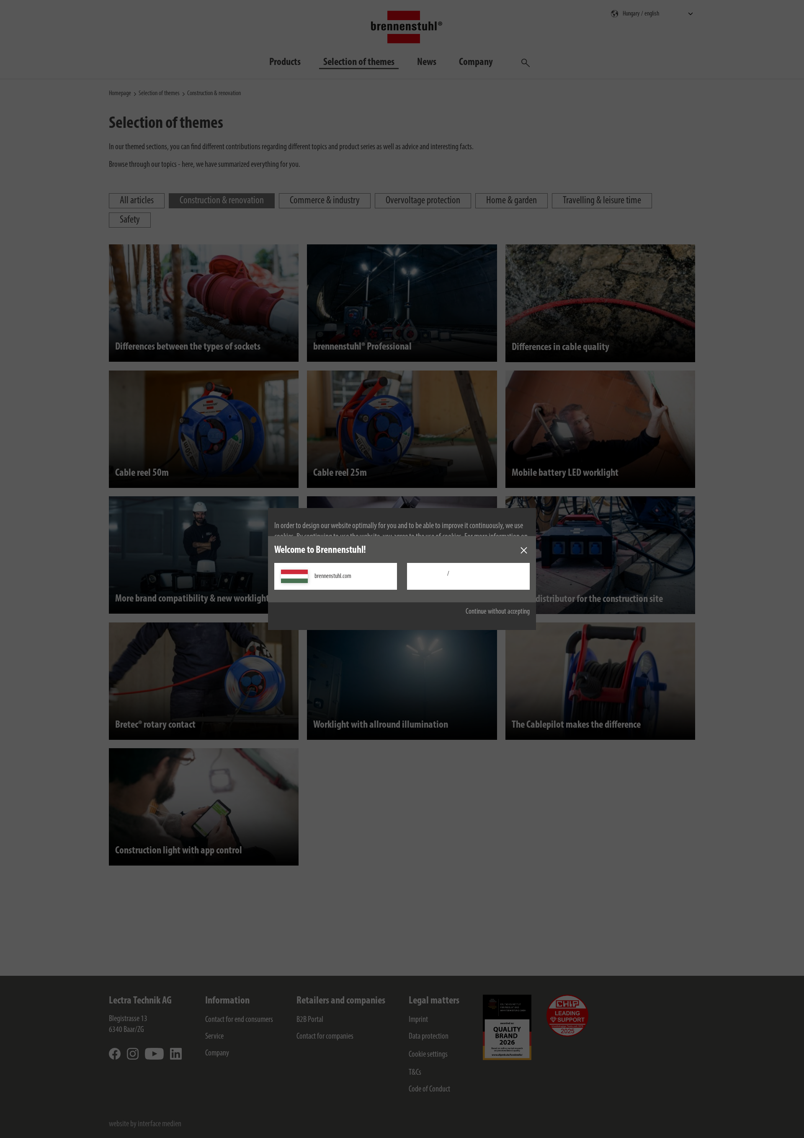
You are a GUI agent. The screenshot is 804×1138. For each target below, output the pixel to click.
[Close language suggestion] (524, 550)
